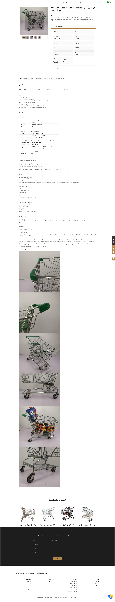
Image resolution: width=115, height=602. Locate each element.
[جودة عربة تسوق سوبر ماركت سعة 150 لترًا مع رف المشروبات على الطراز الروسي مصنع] (28, 514)
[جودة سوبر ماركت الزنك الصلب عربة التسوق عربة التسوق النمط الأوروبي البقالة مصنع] (48, 514)
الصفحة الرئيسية (100, 2)
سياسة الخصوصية (40, 597)
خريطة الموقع (29, 589)
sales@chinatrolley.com (41, 573)
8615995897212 (29, 573)
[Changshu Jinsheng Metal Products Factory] (108, 3)
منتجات (93, 2)
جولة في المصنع (72, 2)
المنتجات (30, 583)
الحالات (30, 587)
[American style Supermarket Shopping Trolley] (34, 20)
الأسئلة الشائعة (51, 581)
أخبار (31, 585)
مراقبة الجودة (97, 585)
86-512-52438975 (19, 573)
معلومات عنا (80, 2)
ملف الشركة (97, 581)
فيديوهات (87, 2)
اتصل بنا (98, 587)
